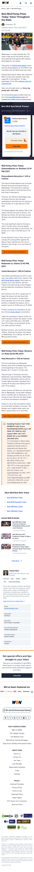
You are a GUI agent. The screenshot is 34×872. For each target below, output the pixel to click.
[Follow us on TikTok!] (28, 718)
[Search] (26, 3)
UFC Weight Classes (17, 733)
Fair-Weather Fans (17, 737)
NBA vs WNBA (17, 730)
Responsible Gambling (17, 767)
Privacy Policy (17, 787)
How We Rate (17, 764)
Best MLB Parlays (16, 8)
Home (3, 8)
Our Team (17, 760)
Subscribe (17, 675)
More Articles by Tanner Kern (13, 601)
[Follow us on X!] (10, 718)
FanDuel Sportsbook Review (15, 126)
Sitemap (17, 774)
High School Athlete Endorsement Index (17, 743)
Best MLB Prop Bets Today (16, 502)
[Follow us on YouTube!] (15, 718)
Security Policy (17, 804)
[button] (31, 3)
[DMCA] (7, 816)
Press (17, 771)
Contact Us (17, 757)
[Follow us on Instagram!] (19, 718)
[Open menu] (31, 3)
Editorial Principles (17, 784)
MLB (8, 8)
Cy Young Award (14, 312)
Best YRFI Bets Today (15, 511)
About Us (17, 754)
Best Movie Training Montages (17, 740)
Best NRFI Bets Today (15, 506)
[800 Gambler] (23, 821)
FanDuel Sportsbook (19, 65)
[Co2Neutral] (22, 827)
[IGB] (26, 816)
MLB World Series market (11, 280)
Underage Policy (17, 794)
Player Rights (17, 798)
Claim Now (16, 146)
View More (15, 561)
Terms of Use (17, 791)
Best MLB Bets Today (15, 497)
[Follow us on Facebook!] (6, 718)
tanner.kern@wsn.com (11, 608)
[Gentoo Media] (9, 821)
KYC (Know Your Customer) (17, 801)
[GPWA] (11, 827)
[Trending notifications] (20, 3)
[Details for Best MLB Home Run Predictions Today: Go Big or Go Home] (6, 537)
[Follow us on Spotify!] (24, 718)
